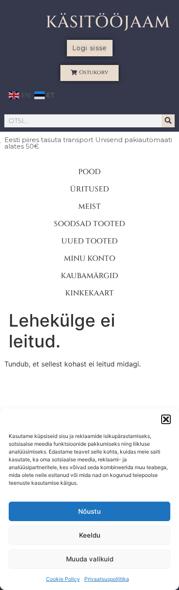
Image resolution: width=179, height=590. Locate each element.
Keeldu (89, 535)
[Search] (168, 120)
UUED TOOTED (89, 241)
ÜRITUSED (89, 189)
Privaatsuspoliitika (106, 579)
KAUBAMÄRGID (89, 276)
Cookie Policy (63, 579)
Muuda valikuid (89, 559)
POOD (89, 172)
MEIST (89, 206)
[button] (166, 419)
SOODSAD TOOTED (89, 224)
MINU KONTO (89, 258)
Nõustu (89, 511)
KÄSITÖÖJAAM (108, 22)
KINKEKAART (89, 293)
